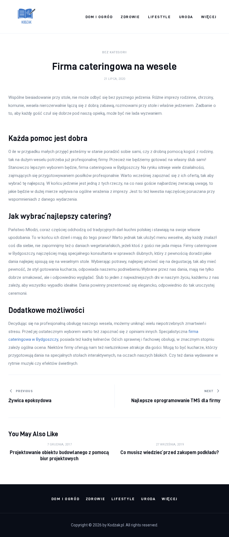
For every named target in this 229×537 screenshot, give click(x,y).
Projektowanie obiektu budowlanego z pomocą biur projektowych (59, 455)
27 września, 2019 (170, 444)
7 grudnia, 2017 (59, 444)
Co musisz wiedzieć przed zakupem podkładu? (169, 452)
